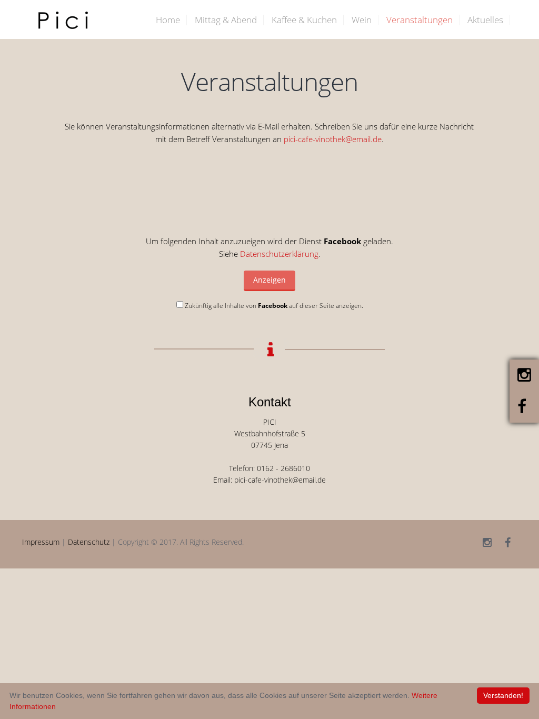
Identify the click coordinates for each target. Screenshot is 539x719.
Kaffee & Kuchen (304, 20)
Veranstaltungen (419, 20)
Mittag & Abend (226, 20)
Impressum (40, 542)
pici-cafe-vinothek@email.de (333, 139)
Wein (362, 20)
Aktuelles (485, 20)
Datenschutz (88, 542)
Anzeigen (269, 280)
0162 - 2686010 (283, 468)
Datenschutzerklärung (279, 253)
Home (168, 20)
